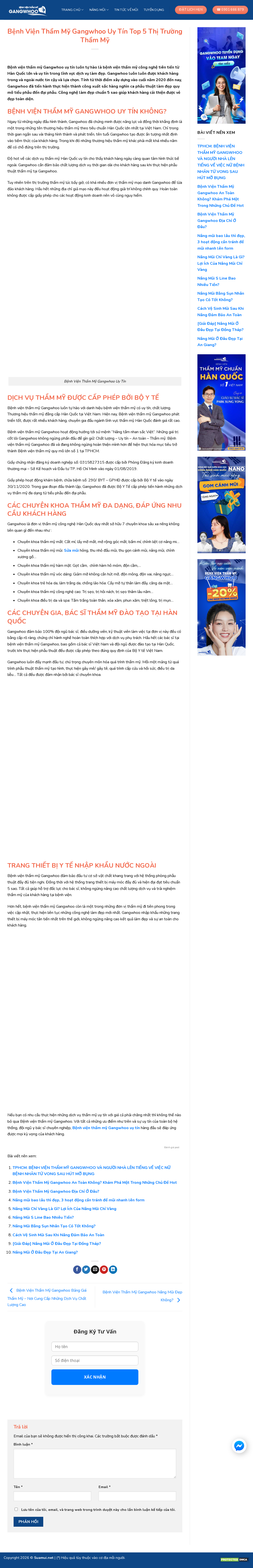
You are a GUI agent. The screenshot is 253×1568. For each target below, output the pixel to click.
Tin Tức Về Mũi (126, 10)
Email (105, 1486)
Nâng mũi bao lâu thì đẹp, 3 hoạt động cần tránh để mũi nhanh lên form (79, 1200)
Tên (18, 1486)
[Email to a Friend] (95, 1269)
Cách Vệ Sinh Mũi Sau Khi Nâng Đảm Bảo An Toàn (58, 1235)
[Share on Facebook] (77, 1269)
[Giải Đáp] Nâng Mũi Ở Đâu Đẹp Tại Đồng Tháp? (57, 1243)
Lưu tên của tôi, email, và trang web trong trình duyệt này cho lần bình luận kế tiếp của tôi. (98, 1509)
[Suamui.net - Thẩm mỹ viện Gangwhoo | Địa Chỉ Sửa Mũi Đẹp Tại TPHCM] (29, 10)
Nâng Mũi (97, 10)
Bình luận (23, 1444)
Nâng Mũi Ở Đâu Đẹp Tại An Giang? (45, 1252)
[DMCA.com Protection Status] (234, 1559)
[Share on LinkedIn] (113, 1269)
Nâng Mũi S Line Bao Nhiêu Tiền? (43, 1217)
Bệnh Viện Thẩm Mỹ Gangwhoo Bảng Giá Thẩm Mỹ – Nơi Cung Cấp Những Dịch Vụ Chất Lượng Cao (46, 1297)
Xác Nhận (95, 1377)
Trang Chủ (71, 10)
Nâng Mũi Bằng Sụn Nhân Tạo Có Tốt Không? (54, 1226)
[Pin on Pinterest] (104, 1269)
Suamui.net (43, 1557)
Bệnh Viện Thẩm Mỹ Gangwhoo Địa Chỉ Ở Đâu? (56, 1191)
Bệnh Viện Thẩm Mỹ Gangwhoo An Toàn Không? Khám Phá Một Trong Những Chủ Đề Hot (95, 1182)
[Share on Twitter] (86, 1269)
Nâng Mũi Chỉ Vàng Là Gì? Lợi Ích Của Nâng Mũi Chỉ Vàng (64, 1209)
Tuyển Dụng (154, 10)
